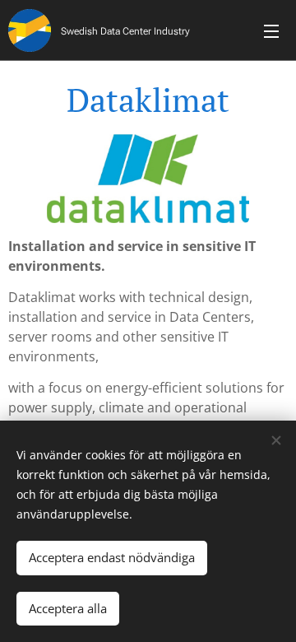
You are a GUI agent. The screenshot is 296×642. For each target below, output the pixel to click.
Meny (271, 30)
